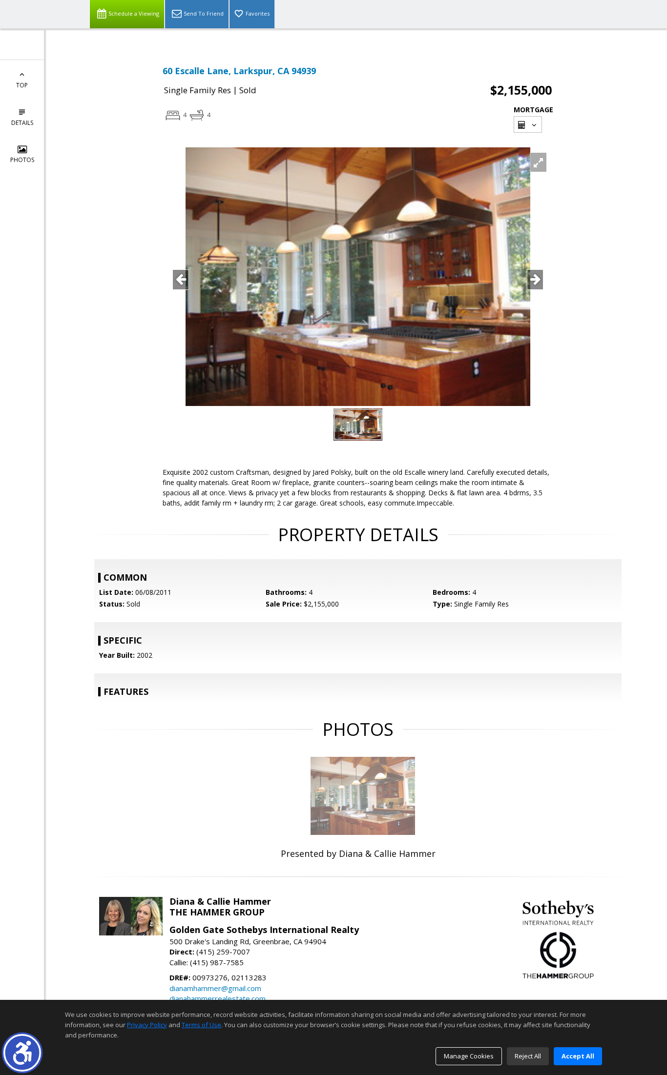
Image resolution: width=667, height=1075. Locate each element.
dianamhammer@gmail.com (215, 988)
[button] (22, 1053)
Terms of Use (201, 1024)
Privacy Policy (147, 1024)
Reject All (528, 1056)
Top (22, 85)
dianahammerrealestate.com (217, 998)
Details (22, 123)
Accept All (578, 1056)
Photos (22, 160)
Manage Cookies (469, 1056)
